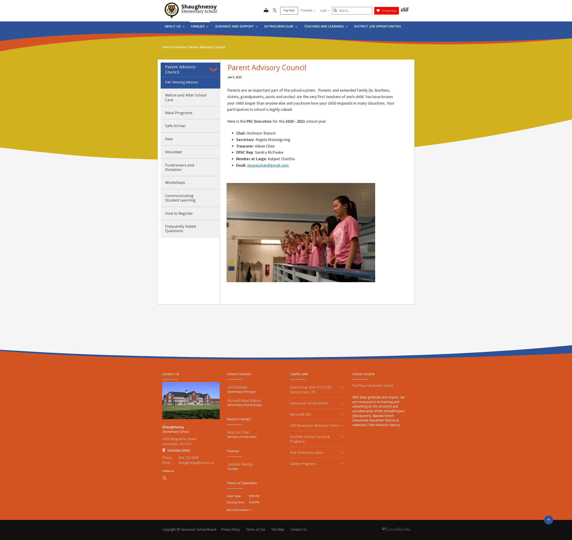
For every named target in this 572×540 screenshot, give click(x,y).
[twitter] (274, 11)
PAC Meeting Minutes (181, 82)
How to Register (179, 213)
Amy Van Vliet (238, 432)
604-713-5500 (189, 457)
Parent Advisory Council (180, 69)
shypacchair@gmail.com (268, 165)
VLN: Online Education (307, 452)
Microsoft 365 (300, 414)
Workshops (175, 182)
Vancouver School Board (309, 403)
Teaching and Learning (324, 26)
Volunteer (173, 151)
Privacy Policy (230, 529)
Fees (169, 138)
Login (323, 10)
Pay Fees (289, 10)
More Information (238, 510)
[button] (214, 69)
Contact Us (298, 529)
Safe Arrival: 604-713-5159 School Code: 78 (310, 389)
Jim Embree (237, 387)
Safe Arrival (175, 125)
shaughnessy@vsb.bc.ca (196, 462)
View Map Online (178, 450)
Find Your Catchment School (372, 385)
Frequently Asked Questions (180, 228)
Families (198, 26)
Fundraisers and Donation (179, 167)
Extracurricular (279, 26)
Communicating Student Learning (180, 198)
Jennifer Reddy (239, 464)
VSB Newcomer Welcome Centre (315, 425)
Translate (306, 10)
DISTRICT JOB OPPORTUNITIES (377, 26)
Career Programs (303, 463)
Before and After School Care (186, 97)
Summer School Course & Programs (310, 438)
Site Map (277, 529)
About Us (173, 26)
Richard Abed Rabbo (244, 400)
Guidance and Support (235, 26)
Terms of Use (255, 529)
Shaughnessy (199, 6)
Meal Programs (178, 112)
